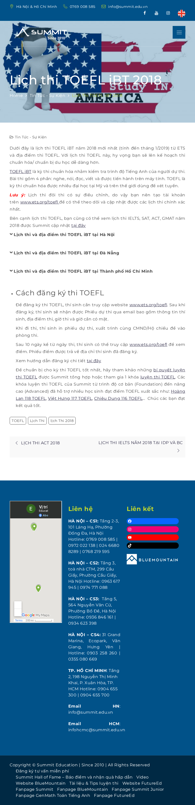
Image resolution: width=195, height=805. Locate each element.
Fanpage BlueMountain (82, 789)
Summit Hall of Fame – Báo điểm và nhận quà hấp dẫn (74, 777)
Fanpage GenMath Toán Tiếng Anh (53, 795)
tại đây (78, 225)
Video (142, 777)
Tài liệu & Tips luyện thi (94, 783)
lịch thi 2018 (62, 420)
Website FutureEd (142, 783)
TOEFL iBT (20, 171)
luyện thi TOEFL (157, 377)
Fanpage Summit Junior (138, 789)
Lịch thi (37, 420)
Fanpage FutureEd (114, 795)
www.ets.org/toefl (39, 202)
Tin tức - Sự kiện (31, 137)
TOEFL (18, 420)
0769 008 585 (83, 6)
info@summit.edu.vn (128, 6)
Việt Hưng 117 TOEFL (70, 398)
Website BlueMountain (41, 783)
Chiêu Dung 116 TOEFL (118, 398)
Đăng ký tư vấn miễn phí (42, 771)
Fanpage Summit (34, 789)
